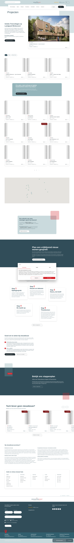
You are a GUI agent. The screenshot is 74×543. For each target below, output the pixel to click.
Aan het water (8, 477)
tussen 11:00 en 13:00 (29, 223)
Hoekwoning (22, 479)
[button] (26, 188)
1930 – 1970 (59, 479)
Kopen (18, 6)
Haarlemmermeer (47, 479)
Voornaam (6, 510)
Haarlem (46, 477)
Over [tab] (50, 267)
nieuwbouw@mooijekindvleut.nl (64, 536)
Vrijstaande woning (22, 480)
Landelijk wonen (8, 483)
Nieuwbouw (27, 6)
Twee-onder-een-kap (23, 477)
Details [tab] (37, 267)
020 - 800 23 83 (7, 535)
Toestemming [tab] (24, 267)
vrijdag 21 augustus (28, 222)
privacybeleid (15, 522)
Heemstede (46, 480)
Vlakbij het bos (8, 476)
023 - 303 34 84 (33, 535)
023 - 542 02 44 (20, 535)
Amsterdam (46, 476)
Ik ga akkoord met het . (11, 522)
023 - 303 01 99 (62, 535)
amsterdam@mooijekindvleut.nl (9, 536)
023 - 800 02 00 (48, 535)
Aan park (7, 479)
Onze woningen (12, 6)
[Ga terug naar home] (37, 2)
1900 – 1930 (59, 477)
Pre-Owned (34, 479)
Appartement (22, 476)
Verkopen (22, 6)
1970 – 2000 (59, 480)
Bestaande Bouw (35, 476)
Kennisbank (33, 6)
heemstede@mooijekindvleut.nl (51, 536)
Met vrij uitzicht (8, 480)
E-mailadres (7, 514)
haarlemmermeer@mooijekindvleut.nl (36, 536)
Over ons (37, 6)
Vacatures (42, 6)
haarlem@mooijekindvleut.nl (22, 536)
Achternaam (15, 510)
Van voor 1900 (59, 476)
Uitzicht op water (8, 484)
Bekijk (66, 47)
